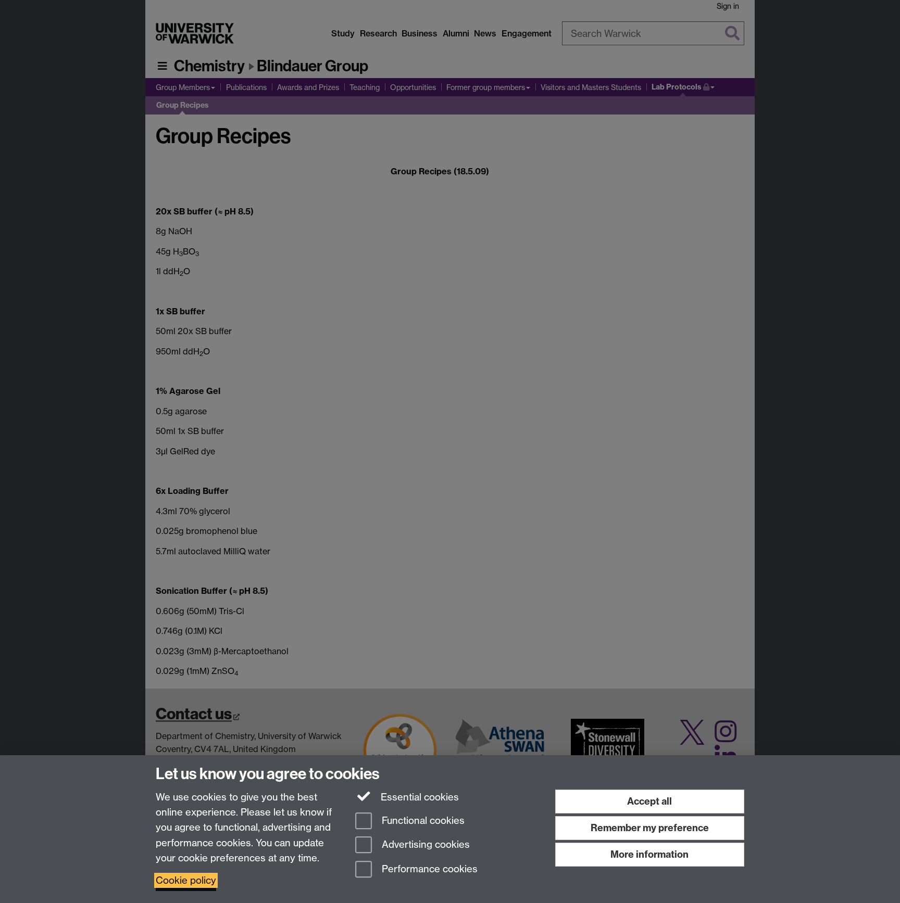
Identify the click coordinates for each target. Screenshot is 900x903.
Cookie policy (186, 880)
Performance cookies (428, 869)
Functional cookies (422, 820)
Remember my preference (650, 828)
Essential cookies (418, 797)
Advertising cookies (424, 845)
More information (649, 854)
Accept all (649, 801)
